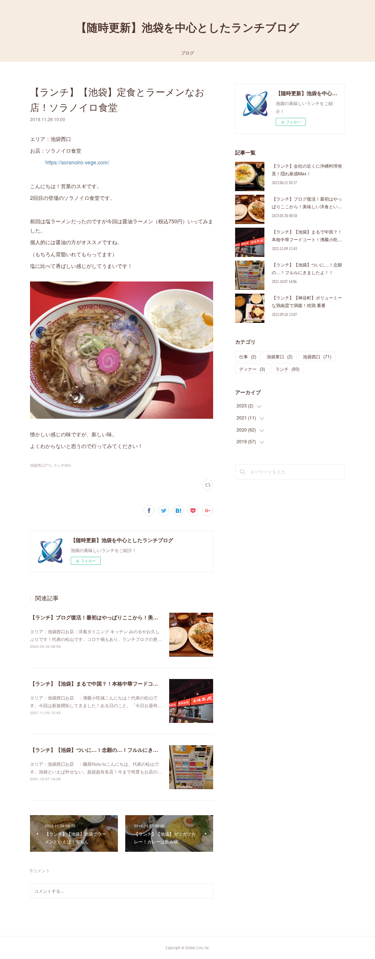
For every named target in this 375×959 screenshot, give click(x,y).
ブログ (187, 52)
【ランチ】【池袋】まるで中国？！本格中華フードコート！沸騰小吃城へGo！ (121, 683)
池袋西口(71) (40, 465)
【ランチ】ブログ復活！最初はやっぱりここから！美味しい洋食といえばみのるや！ (127, 617)
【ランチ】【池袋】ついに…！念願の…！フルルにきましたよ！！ (107, 749)
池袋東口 (280, 356)
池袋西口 (317, 356)
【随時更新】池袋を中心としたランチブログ (187, 27)
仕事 (247, 356)
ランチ (287, 369)
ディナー (252, 369)
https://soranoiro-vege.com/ (77, 162)
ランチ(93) (62, 465)
